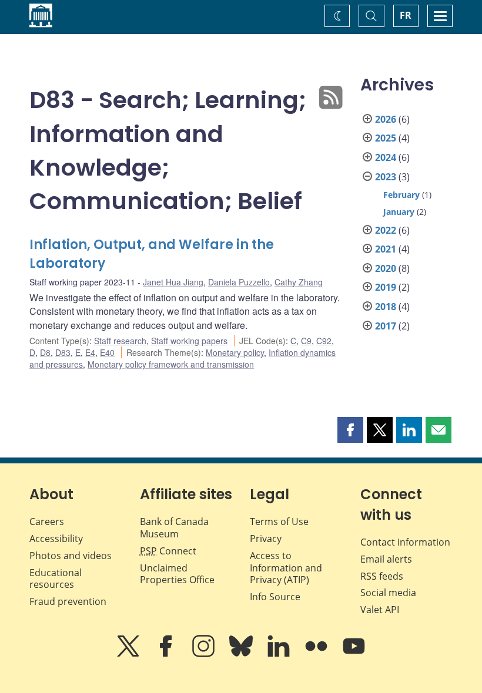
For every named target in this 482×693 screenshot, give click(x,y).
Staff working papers (189, 340)
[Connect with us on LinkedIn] (280, 654)
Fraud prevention (67, 601)
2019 (385, 287)
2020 (385, 268)
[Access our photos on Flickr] (317, 654)
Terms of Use (279, 521)
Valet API (379, 609)
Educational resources (55, 578)
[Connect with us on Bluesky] (242, 654)
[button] (350, 430)
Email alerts (386, 559)
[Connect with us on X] (129, 654)
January (398, 211)
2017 (385, 325)
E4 (90, 352)
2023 (385, 176)
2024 (385, 157)
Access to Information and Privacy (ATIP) (286, 568)
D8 (45, 352)
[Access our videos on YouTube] (353, 654)
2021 (385, 249)
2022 (385, 230)
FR (405, 15)
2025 (385, 138)
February (401, 194)
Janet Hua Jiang (173, 282)
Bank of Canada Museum (174, 527)
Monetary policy (235, 352)
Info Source (275, 596)
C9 (306, 340)
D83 (63, 352)
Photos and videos (70, 555)
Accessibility (56, 538)
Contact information (405, 542)
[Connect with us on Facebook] (167, 654)
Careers (46, 521)
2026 (385, 119)
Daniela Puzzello (239, 282)
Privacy (266, 538)
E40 (107, 352)
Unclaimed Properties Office (177, 574)
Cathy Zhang (299, 282)
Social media (388, 592)
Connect (168, 550)
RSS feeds (381, 576)
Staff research (120, 340)
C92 (324, 340)
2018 (385, 306)
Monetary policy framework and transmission (171, 364)
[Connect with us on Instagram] (204, 654)
